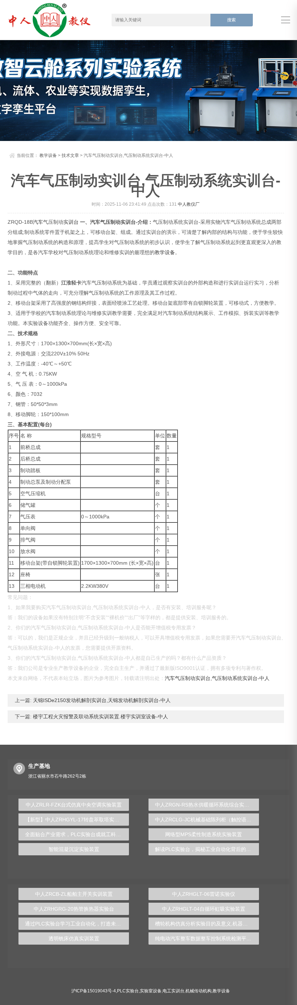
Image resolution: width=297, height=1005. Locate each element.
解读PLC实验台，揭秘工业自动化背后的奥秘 (205, 849)
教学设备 (48, 155)
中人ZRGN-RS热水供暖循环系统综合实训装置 (207, 805)
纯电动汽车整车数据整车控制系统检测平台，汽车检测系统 (207, 938)
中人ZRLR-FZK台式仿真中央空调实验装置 (74, 805)
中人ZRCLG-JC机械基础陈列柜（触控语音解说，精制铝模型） (207, 819)
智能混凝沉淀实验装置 (74, 849)
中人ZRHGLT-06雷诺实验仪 (203, 894)
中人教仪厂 (189, 204)
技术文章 (70, 155)
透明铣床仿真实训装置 (74, 938)
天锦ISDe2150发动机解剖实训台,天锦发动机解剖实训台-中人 (101, 700)
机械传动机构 (198, 990)
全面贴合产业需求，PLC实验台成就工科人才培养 (77, 834)
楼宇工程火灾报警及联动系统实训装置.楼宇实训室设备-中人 (100, 716)
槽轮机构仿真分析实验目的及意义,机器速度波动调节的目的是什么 (207, 924)
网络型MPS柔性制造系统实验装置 (203, 834)
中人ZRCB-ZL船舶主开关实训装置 (74, 894)
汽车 (38, 222)
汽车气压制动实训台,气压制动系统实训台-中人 (217, 678)
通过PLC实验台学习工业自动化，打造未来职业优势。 (77, 924)
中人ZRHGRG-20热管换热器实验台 (74, 909)
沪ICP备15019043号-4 (93, 990)
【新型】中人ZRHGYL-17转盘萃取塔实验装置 (77, 819)
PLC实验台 (128, 990)
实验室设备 (151, 990)
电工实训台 (173, 990)
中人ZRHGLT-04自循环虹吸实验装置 (203, 909)
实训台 (71, 222)
